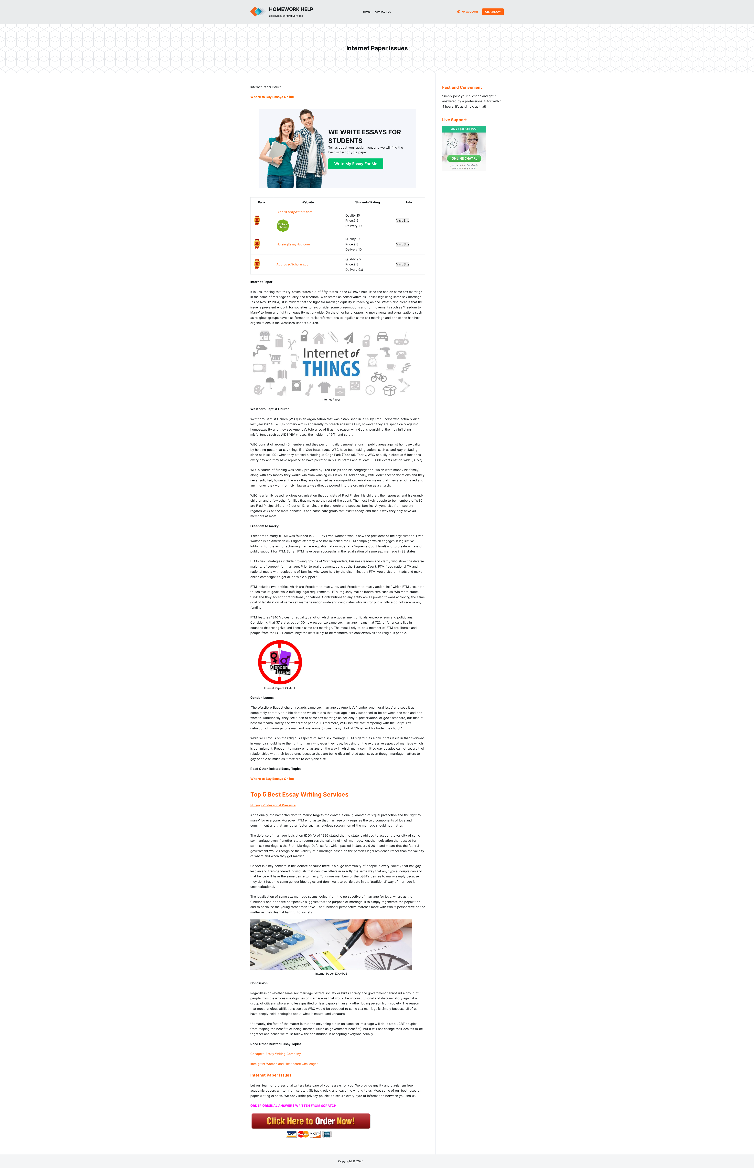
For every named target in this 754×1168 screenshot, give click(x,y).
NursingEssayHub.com (293, 244)
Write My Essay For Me (355, 163)
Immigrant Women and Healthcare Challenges (284, 1064)
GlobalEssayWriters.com (294, 212)
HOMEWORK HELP (291, 9)
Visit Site (402, 220)
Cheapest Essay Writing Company (275, 1054)
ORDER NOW (493, 11)
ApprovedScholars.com (293, 264)
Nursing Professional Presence (273, 805)
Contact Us (383, 11)
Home (366, 11)
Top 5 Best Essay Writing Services (299, 794)
